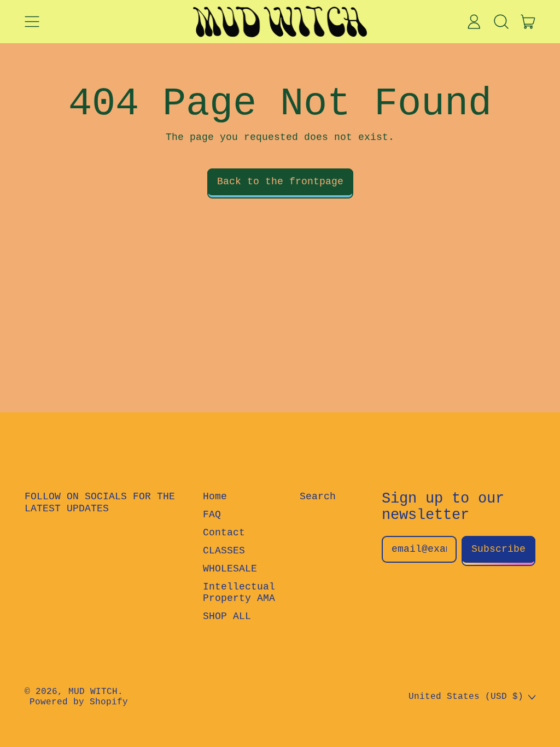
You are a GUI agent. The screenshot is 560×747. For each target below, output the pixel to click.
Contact (224, 532)
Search (318, 496)
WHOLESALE (230, 568)
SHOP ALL (227, 616)
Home (215, 496)
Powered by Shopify (79, 702)
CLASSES (224, 550)
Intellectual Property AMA (239, 592)
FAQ (212, 514)
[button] (501, 21)
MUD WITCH (93, 692)
